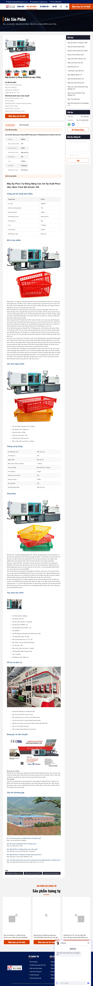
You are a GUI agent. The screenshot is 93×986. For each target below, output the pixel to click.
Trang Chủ (20, 6)
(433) (76, 47)
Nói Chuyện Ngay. (78, 129)
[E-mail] (73, 124)
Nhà (4, 24)
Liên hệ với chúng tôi (36, 971)
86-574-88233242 (56, 2)
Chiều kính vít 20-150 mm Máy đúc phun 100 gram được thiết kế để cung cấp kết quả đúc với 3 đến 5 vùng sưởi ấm (46, 936)
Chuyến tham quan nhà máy (38, 965)
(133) (77, 59)
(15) (76, 83)
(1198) (77, 43)
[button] (34, 71)
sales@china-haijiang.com (39, 2)
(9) (74, 99)
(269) (77, 51)
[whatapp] (69, 124)
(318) (76, 55)
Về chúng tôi (44, 6)
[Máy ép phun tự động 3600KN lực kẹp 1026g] (20, 52)
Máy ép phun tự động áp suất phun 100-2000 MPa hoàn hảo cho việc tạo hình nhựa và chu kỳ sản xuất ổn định (16, 936)
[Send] (88, 983)
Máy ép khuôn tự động (22, 24)
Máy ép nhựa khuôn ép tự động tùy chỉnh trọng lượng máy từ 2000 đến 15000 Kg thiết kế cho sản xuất (74, 936)
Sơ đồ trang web (34, 975)
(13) (76, 79)
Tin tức (54, 6)
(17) (75, 75)
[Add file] (57, 983)
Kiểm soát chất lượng (36, 968)
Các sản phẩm (31, 6)
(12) (73, 67)
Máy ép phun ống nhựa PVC (33, 873)
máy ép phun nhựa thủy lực (51, 873)
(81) (75, 63)
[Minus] (88, 943)
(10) (76, 71)
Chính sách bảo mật (35, 978)
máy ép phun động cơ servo (14, 873)
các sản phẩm (11, 24)
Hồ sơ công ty (34, 961)
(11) (78, 104)
